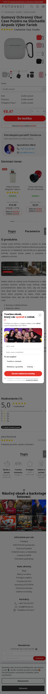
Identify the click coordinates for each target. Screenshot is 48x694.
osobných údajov (32, 380)
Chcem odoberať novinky (23, 373)
